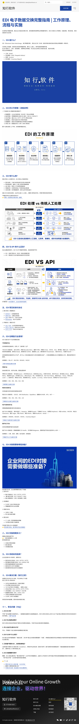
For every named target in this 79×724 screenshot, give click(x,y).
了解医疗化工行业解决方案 (9, 437)
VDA (6, 317)
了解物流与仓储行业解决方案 (10, 401)
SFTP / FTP (8, 329)
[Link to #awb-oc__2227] (74, 8)
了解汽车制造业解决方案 (9, 364)
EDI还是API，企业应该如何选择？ (17, 302)
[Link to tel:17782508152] (72, 720)
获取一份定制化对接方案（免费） (13, 197)
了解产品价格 (12, 616)
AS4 (10, 325)
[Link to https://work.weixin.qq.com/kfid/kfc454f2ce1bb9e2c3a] (58, 720)
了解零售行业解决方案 (8, 384)
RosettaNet (8, 319)
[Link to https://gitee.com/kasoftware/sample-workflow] (70, 720)
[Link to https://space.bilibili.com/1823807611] (61, 720)
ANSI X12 (8, 316)
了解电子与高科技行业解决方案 (11, 420)
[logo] (9, 7)
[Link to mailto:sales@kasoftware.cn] (75, 720)
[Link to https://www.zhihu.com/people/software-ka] (64, 720)
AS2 (6, 325)
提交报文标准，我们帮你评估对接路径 (14, 527)
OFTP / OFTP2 (9, 327)
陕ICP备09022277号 (30, 720)
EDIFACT (7, 314)
